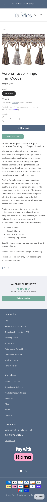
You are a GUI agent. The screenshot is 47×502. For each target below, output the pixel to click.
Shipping (15, 102)
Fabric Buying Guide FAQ (15, 326)
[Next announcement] (42, 4)
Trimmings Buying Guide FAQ (17, 332)
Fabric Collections (12, 382)
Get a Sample (13, 136)
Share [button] (6, 268)
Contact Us (10, 440)
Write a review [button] (23, 298)
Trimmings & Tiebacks (14, 387)
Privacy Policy (11, 366)
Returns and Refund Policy (16, 349)
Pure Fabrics (16, 495)
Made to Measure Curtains (16, 393)
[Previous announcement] (4, 4)
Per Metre (9, 94)
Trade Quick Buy (12, 360)
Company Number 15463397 (31, 495)
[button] (5, 15)
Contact (8, 415)
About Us (9, 399)
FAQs (7, 321)
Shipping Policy (11, 338)
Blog (7, 404)
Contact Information (13, 355)
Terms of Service (12, 343)
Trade (7, 410)
